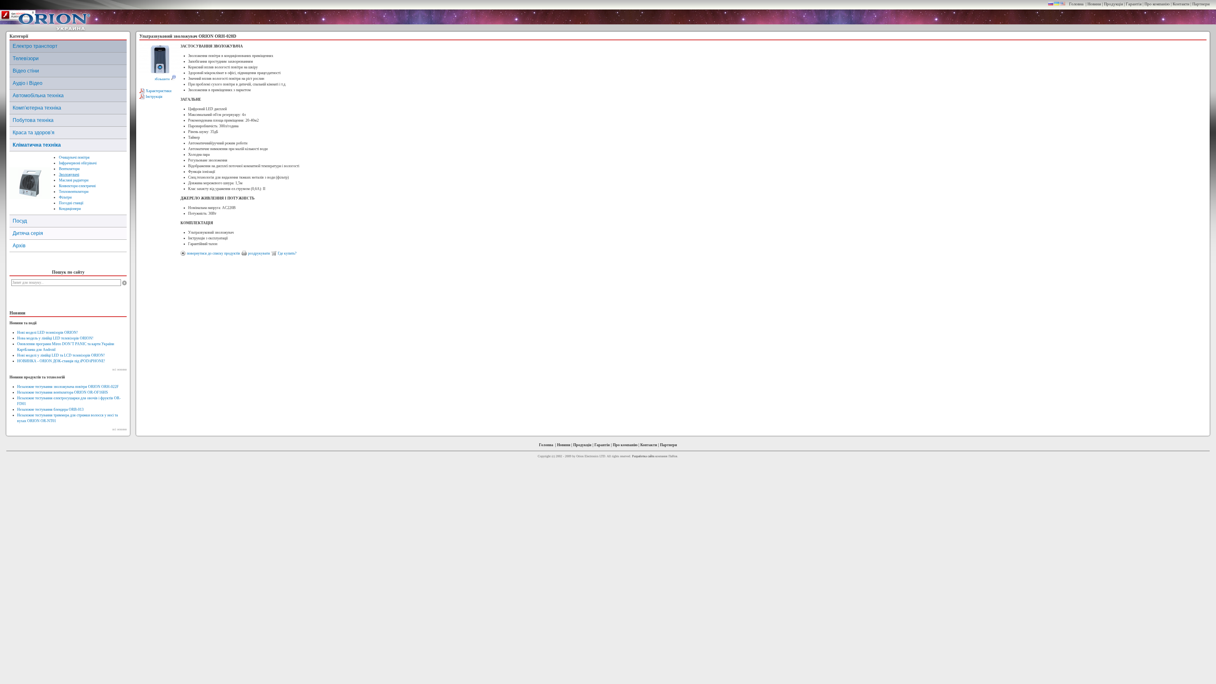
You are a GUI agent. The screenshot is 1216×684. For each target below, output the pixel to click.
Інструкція (154, 96)
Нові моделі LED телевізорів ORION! (47, 332)
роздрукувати (259, 253)
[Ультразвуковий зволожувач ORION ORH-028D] (159, 74)
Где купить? (287, 253)
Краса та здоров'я (33, 132)
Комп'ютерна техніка (37, 108)
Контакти (1181, 4)
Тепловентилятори (73, 191)
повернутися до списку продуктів (213, 253)
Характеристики (158, 91)
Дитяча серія (28, 233)
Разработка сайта (643, 456)
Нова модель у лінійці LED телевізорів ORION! (55, 338)
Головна (1076, 4)
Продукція (1113, 4)
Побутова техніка (33, 120)
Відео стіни (26, 70)
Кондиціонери (70, 208)
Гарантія (1134, 4)
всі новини (119, 369)
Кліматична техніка (37, 145)
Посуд (20, 221)
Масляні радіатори (73, 180)
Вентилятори (69, 169)
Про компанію (1157, 4)
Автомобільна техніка (38, 95)
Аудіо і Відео (27, 83)
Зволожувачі (69, 174)
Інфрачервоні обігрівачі (78, 163)
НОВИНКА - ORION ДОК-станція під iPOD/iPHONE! (61, 361)
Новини (1094, 4)
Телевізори (26, 58)
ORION (54, 20)
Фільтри (65, 197)
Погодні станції (71, 203)
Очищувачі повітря (74, 157)
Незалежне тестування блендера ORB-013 (50, 409)
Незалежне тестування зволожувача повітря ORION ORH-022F (68, 386)
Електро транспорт (35, 46)
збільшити (163, 79)
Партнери (1201, 4)
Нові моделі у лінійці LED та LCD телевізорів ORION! (61, 355)
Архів (19, 245)
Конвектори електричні (77, 186)
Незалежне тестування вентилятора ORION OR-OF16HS (62, 392)
